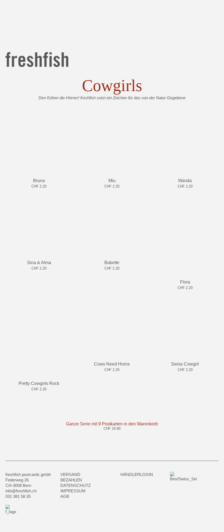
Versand (70, 474)
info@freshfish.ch (21, 491)
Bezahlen (71, 480)
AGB (64, 496)
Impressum (73, 491)
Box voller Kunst (118, 23)
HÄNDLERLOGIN (136, 474)
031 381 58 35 (18, 496)
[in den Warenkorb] (38, 192)
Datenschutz (75, 485)
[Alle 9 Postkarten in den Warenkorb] (112, 434)
